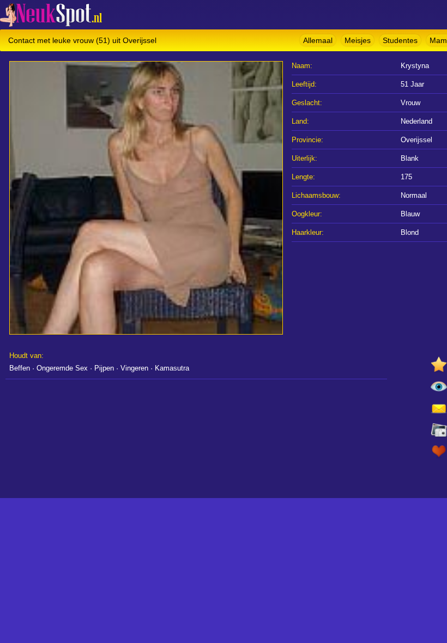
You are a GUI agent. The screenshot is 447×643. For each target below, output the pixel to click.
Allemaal (318, 40)
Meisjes (358, 40)
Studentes (400, 40)
